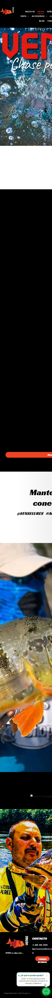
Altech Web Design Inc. (22, 993)
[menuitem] (30, 11)
